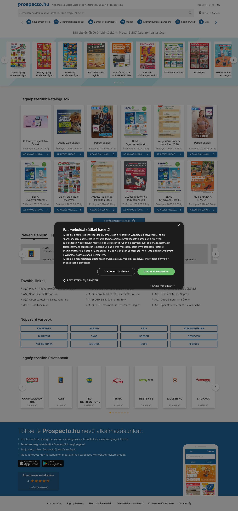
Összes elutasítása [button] (116, 271)
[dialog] (119, 255)
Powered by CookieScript (162, 286)
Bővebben (85, 262)
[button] (80, 280)
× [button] (178, 225)
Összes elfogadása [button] (156, 271)
